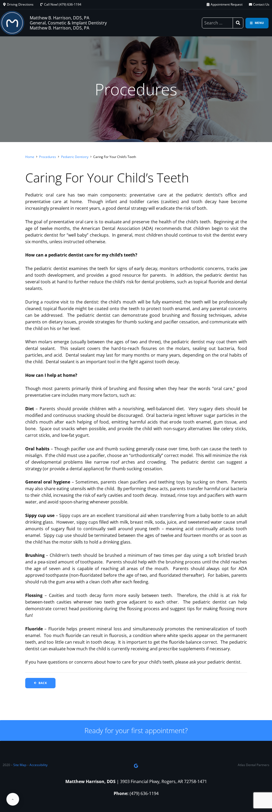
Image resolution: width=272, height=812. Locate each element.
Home (29, 157)
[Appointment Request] (208, 4)
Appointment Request (227, 4)
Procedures (47, 157)
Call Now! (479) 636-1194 (62, 4)
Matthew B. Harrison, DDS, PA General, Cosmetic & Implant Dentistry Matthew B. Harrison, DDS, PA (68, 23)
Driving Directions (20, 4)
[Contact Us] (250, 4)
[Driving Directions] (4, 4)
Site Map (19, 765)
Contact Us (261, 4)
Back (43, 683)
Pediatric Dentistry (74, 157)
